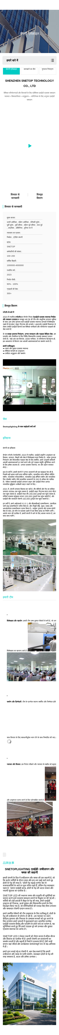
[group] (29, 146)
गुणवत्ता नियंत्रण (47, 69)
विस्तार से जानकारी (15, 196)
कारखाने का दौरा (29, 69)
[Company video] (29, 385)
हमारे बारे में (12, 60)
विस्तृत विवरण (40, 196)
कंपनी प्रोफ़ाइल (11, 69)
